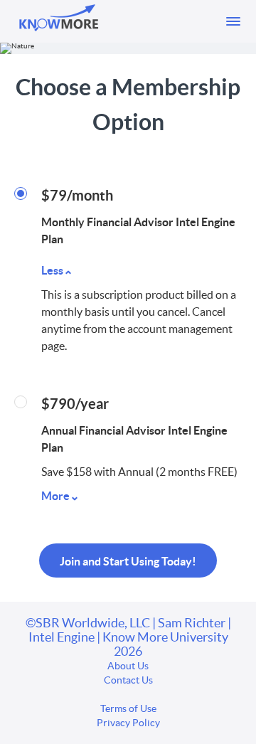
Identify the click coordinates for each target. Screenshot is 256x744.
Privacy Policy (128, 722)
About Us (128, 665)
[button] (233, 21)
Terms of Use (128, 708)
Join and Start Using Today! (128, 561)
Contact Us (128, 680)
